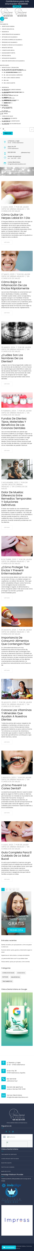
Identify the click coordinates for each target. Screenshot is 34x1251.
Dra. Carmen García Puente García (14, 92)
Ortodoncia (5, 90)
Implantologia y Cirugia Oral (10, 67)
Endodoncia (5, 31)
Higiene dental (6, 121)
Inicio (1, 22)
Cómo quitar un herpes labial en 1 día (15, 216)
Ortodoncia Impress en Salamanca (12, 39)
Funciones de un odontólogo (12, 123)
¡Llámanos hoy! (25, 152)
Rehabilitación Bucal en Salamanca (12, 45)
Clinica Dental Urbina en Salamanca (17, 1123)
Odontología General (8, 26)
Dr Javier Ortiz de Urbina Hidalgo (15, 208)
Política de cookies (7, 1167)
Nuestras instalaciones (9, 100)
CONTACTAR (17, 6)
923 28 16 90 (12, 152)
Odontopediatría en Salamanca (11, 34)
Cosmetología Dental (8, 50)
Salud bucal (5, 124)
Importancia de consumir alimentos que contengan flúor (15, 641)
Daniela (6, 113)
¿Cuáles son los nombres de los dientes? (12, 358)
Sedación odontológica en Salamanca (13, 61)
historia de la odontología (12, 121)
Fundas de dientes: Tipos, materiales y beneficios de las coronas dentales (14, 423)
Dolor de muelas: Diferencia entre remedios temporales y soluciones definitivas (16, 499)
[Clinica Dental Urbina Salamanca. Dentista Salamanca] (7, 12)
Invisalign (25, 1178)
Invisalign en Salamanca (9, 58)
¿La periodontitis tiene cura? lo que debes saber (14, 958)
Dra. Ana (6, 80)
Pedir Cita (8, 133)
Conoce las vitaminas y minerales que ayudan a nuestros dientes (16, 714)
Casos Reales (4, 105)
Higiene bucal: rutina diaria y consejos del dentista (15, 955)
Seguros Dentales (5, 111)
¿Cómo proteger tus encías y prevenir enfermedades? (14, 570)
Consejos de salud (7, 116)
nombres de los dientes (10, 118)
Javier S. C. (7, 103)
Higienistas (5, 92)
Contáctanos (10, 1247)
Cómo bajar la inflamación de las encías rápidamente (15, 285)
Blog (1, 114)
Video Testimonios (7, 107)
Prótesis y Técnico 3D (8, 98)
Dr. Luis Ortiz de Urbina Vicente (12, 72)
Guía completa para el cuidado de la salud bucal (16, 855)
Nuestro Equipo (4, 65)
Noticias (9, 172)
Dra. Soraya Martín (9, 83)
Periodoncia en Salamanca (9, 42)
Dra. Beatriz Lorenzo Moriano (12, 89)
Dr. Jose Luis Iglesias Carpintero (13, 75)
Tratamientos (4, 24)
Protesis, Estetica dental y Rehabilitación (14, 70)
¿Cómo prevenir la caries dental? (13, 787)
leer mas (7, 242)
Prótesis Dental (6, 55)
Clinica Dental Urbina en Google (14, 989)
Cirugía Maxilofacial (8, 29)
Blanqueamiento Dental (8, 53)
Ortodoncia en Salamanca (9, 37)
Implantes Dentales (7, 47)
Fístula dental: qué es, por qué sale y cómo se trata (15, 961)
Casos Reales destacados (10, 1158)
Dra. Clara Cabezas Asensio (12, 77)
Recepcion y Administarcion (10, 95)
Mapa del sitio (6, 1171)
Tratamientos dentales (9, 1154)
